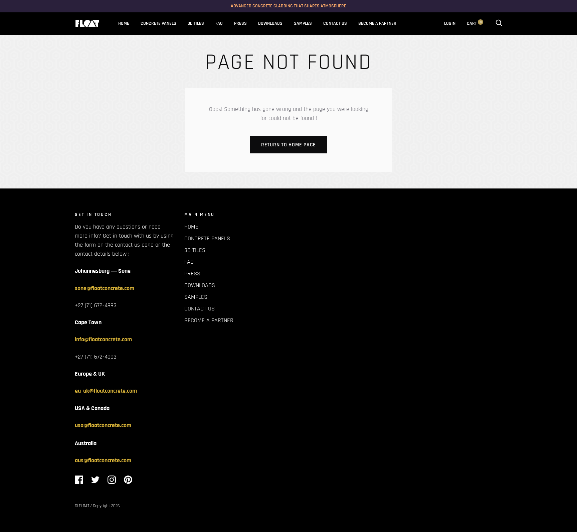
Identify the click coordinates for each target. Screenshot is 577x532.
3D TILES (196, 23)
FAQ (219, 23)
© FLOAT (82, 506)
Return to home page (288, 144)
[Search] (499, 23)
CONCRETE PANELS (158, 23)
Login (449, 23)
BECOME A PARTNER (377, 23)
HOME (123, 23)
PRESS (240, 23)
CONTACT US (335, 23)
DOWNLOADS (270, 23)
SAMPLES (303, 23)
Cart (474, 23)
